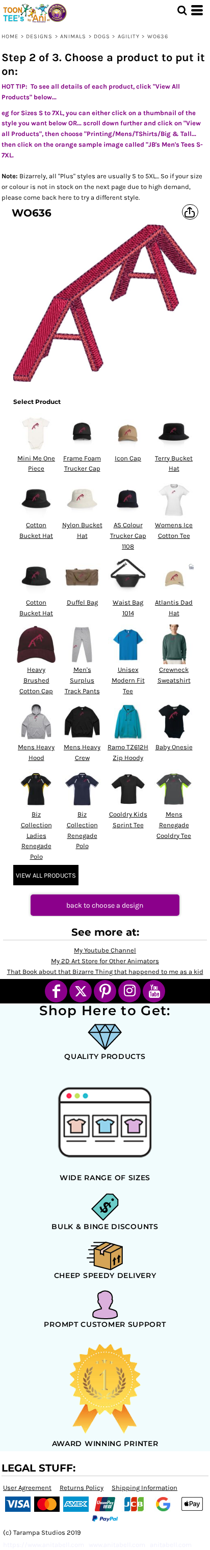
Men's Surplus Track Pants (82, 680)
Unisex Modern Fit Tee (128, 680)
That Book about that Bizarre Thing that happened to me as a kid (105, 971)
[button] (182, 10)
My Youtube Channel (105, 950)
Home (10, 36)
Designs (39, 36)
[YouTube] (154, 991)
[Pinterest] (105, 991)
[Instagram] (129, 991)
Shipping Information (144, 1487)
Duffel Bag (82, 602)
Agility (129, 36)
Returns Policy (81, 1487)
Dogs (102, 36)
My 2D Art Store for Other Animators (105, 961)
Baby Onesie (174, 747)
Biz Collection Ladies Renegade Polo (36, 835)
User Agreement (27, 1487)
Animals (73, 36)
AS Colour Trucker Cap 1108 (128, 535)
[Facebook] (56, 991)
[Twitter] (80, 991)
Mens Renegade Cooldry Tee (173, 824)
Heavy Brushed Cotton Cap (36, 680)
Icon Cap (128, 458)
